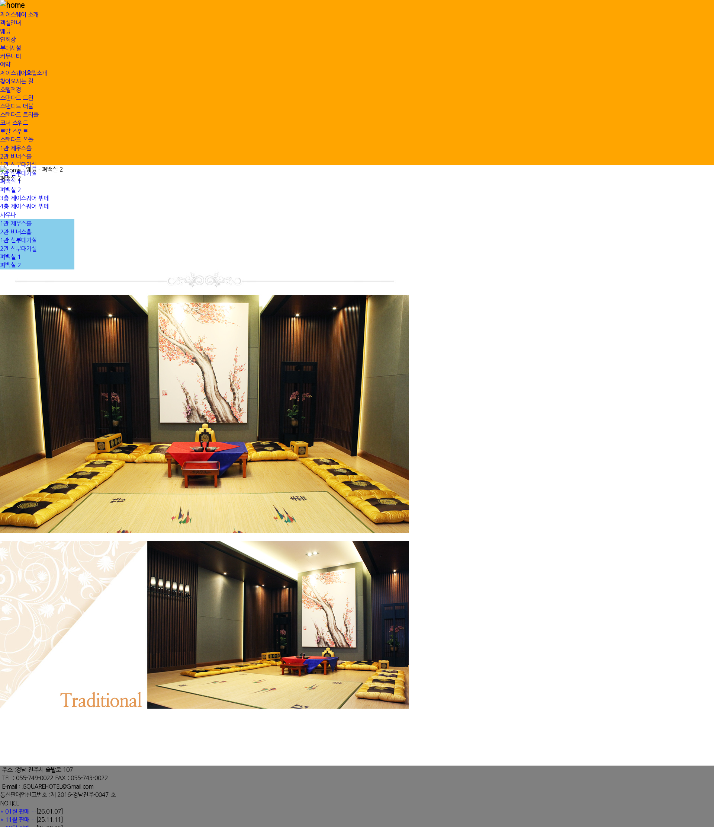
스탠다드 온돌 (16, 140)
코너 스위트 (14, 123)
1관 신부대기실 (18, 164)
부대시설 (10, 48)
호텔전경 (10, 90)
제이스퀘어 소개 (19, 14)
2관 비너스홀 (15, 156)
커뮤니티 (10, 56)
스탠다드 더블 (16, 106)
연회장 (8, 39)
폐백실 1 (10, 257)
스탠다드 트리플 (19, 115)
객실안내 (10, 23)
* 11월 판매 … (18, 820)
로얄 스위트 (14, 131)
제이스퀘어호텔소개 (23, 73)
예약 (5, 64)
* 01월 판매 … (18, 811)
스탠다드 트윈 (16, 98)
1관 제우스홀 (15, 148)
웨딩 (5, 31)
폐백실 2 (10, 265)
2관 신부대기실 (18, 249)
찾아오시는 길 (16, 81)
